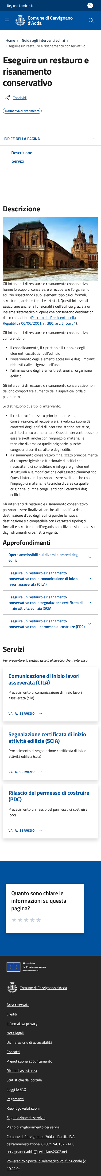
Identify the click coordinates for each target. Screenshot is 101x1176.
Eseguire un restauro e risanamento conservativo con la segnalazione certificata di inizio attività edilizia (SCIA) (45, 602)
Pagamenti (15, 1099)
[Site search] (91, 20)
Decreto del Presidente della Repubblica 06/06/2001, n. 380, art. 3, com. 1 (39, 320)
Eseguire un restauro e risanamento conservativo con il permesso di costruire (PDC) (46, 623)
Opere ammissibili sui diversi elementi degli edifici (43, 557)
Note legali (15, 1033)
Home (10, 40)
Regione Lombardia (20, 5)
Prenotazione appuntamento (29, 1061)
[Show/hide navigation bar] (7, 20)
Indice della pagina (22, 138)
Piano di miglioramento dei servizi (33, 1127)
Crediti (12, 1014)
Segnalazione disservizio (26, 1117)
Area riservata (18, 1004)
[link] (26, 713)
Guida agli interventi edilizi (43, 40)
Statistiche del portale (24, 1080)
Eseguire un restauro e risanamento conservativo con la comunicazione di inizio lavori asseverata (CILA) (43, 578)
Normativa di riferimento (22, 110)
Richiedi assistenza (22, 1070)
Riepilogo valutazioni (23, 1108)
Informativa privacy (22, 1023)
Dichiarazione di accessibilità (29, 1042)
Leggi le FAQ (16, 1089)
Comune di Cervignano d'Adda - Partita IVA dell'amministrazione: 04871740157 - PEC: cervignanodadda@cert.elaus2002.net (41, 1144)
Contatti (13, 1052)
